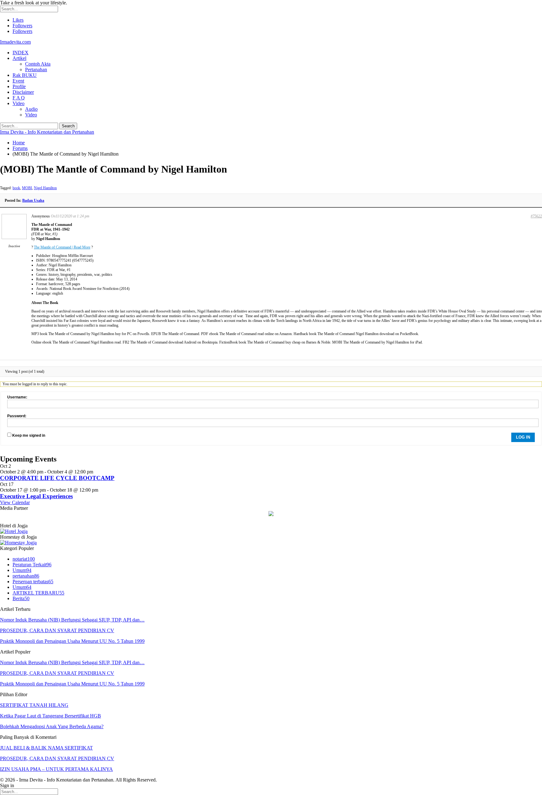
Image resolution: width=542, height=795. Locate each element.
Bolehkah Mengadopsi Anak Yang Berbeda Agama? (52, 726)
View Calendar (15, 502)
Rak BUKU (25, 75)
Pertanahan (36, 69)
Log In (523, 437)
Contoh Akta (37, 64)
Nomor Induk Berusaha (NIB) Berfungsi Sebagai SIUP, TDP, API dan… (72, 619)
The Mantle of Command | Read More (62, 247)
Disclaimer (23, 92)
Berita (21, 598)
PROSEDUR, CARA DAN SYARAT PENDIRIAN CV (57, 630)
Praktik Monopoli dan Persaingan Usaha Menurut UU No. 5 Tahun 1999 (72, 641)
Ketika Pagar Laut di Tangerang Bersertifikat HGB (50, 715)
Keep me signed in (28, 435)
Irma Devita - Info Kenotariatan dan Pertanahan (47, 132)
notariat (24, 559)
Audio (31, 109)
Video (18, 103)
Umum (22, 570)
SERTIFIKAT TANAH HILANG (34, 705)
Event (18, 80)
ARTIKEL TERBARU (38, 592)
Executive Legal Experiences (36, 496)
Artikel (19, 58)
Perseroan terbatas (33, 581)
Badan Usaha (33, 200)
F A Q (19, 97)
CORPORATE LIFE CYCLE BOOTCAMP (57, 478)
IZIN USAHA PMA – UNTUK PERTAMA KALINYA (56, 769)
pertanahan (26, 576)
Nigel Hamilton (45, 188)
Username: (17, 397)
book (16, 188)
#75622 (536, 216)
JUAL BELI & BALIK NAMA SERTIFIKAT (46, 747)
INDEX (21, 52)
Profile (19, 86)
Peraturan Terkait (32, 564)
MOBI (27, 188)
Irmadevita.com (15, 42)
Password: (16, 416)
